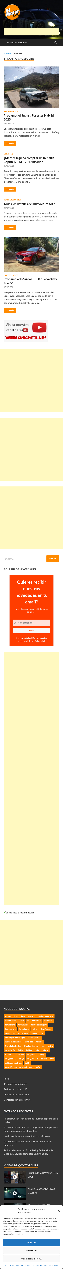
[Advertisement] (33, 31)
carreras (31, 1016)
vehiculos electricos (13, 1063)
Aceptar (31, 1242)
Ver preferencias (31, 1258)
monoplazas (10, 1033)
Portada (7, 53)
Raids (20, 1050)
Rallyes (8, 1054)
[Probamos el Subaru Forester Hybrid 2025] (31, 87)
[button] (58, 1210)
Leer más (9, 142)
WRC (38, 1067)
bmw (23, 1016)
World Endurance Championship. (19, 1067)
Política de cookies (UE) (15, 1089)
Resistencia (42, 1059)
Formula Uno (10, 1029)
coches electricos (46, 1016)
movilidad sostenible (33, 1042)
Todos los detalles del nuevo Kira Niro (29, 204)
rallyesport (19, 1054)
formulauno (24, 1029)
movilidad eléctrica (13, 1042)
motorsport (23, 1033)
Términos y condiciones (30, 1265)
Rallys (21, 1059)
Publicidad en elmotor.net (17, 1094)
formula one (23, 1025)
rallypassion (10, 1059)
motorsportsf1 (34, 1037)
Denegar (31, 1250)
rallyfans (31, 1054)
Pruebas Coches (11, 112)
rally (37, 1050)
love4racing (46, 1029)
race (43, 1046)
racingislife (10, 1050)
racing (50, 1046)
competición (10, 1020)
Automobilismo (11, 1016)
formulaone (10, 1025)
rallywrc (30, 1059)
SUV (52, 1059)
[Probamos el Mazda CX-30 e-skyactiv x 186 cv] (31, 254)
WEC (27, 1063)
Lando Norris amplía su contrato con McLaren (27, 1136)
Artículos (8, 154)
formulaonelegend (39, 1025)
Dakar (21, 1020)
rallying (41, 1054)
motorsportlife (37, 1033)
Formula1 (48, 1020)
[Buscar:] (31, 558)
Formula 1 (36, 1020)
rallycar (45, 1050)
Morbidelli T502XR (39, 1204)
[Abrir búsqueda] (55, 42)
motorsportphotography (15, 1037)
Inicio (6, 1078)
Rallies (29, 1050)
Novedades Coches (12, 200)
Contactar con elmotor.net (17, 1099)
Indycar (35, 1029)
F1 (28, 1020)
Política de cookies (12, 1265)
